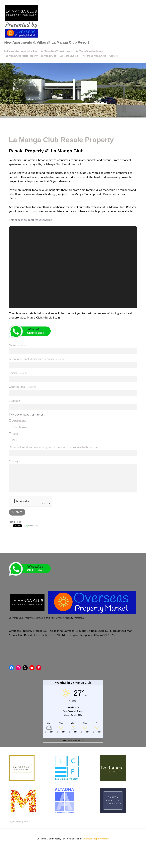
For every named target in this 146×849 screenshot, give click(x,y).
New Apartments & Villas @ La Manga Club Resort (46, 42)
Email (18, 373)
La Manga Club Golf (69, 56)
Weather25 (78, 749)
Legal (11, 830)
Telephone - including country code (36, 359)
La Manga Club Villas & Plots (55, 51)
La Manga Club (48, 56)
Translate (35, 591)
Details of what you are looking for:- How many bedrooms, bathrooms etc (54, 447)
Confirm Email (23, 386)
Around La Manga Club (94, 56)
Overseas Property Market (96, 847)
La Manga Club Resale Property (22, 56)
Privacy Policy (23, 830)
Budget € (14, 400)
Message (14, 461)
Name (18, 345)
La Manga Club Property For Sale (20, 51)
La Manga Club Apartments (89, 51)
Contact (113, 56)
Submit (17, 512)
